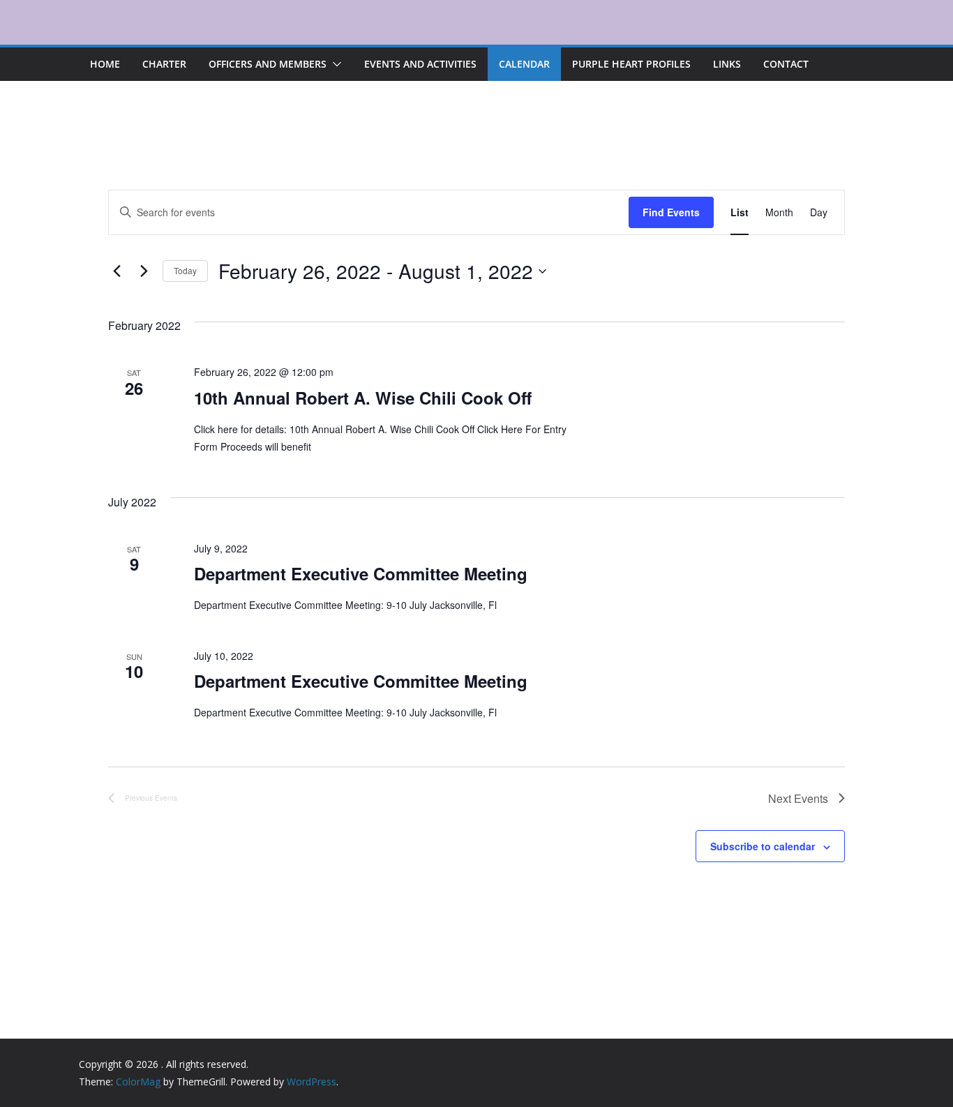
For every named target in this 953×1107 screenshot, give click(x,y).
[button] (334, 64)
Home (105, 63)
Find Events (671, 212)
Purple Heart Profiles (631, 63)
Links (727, 63)
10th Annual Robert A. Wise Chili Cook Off (363, 397)
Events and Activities (420, 63)
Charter (164, 63)
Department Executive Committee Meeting (360, 573)
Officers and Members (268, 63)
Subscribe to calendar (762, 846)
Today (185, 270)
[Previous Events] (116, 271)
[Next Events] (143, 271)
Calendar (524, 63)
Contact (786, 63)
